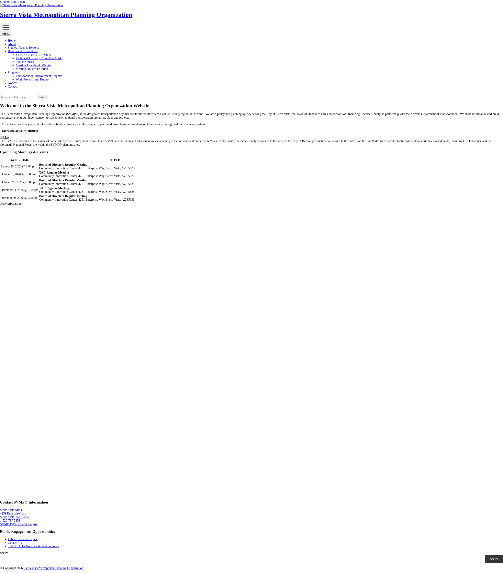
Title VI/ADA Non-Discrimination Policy (33, 546)
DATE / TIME (19, 160)
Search (4, 553)
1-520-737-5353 (10, 520)
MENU (5, 33)
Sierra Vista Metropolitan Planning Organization (53, 568)
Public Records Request (23, 539)
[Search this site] (1, 94)
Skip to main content (13, 1)
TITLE (115, 160)
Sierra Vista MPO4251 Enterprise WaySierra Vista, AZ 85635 (14, 513)
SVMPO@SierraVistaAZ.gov (18, 524)
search (42, 97)
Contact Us (15, 542)
